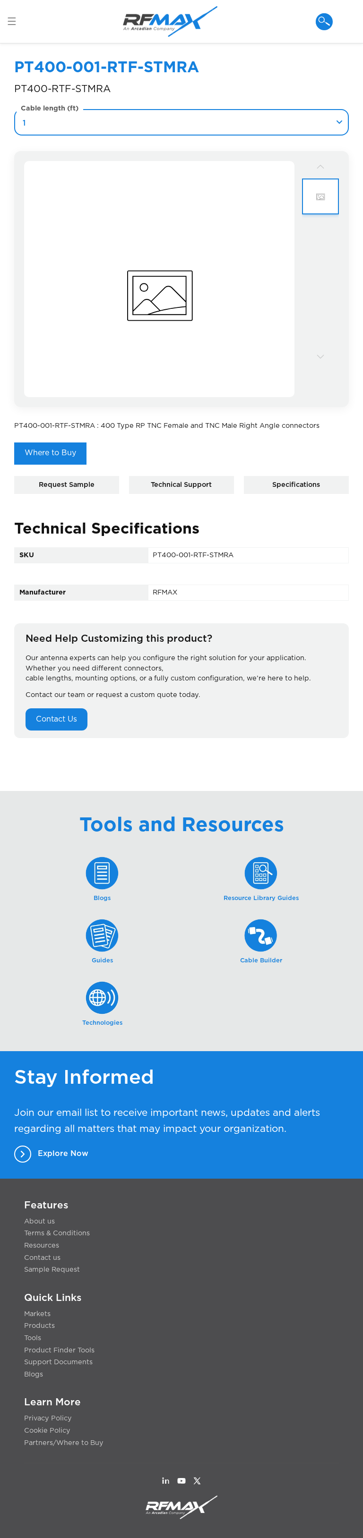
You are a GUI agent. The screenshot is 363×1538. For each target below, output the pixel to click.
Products (39, 1325)
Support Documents (58, 1362)
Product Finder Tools (59, 1350)
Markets (37, 1313)
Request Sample (67, 484)
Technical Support (181, 484)
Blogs (33, 1374)
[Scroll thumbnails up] (320, 166)
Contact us (42, 1257)
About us (39, 1221)
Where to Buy (50, 453)
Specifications (296, 484)
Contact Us (56, 719)
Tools (32, 1338)
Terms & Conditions (57, 1233)
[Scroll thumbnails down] (320, 356)
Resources (41, 1245)
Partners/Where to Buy (64, 1442)
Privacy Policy (48, 1418)
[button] (16, 21)
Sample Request (52, 1269)
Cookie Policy (47, 1430)
